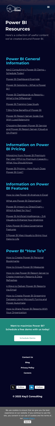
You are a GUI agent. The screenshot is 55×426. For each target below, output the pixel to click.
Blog (27, 362)
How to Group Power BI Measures (25, 267)
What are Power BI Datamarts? (23, 200)
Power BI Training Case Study (22, 104)
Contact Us (27, 357)
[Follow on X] (13, 387)
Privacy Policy (27, 367)
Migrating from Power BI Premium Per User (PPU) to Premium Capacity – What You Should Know (27, 159)
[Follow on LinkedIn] (31, 387)
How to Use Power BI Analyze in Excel (27, 195)
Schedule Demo (27, 338)
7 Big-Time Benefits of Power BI (24, 110)
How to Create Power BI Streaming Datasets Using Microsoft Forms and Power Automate (26, 299)
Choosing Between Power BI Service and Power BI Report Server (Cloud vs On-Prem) (27, 129)
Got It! (27, 422)
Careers (27, 373)
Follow (21, 387)
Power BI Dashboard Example (23, 79)
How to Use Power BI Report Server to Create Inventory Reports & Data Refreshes (27, 277)
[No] (51, 416)
